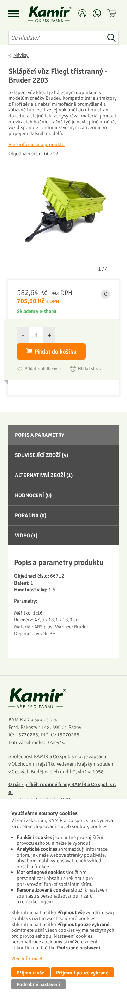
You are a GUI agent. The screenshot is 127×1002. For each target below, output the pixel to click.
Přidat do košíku (56, 351)
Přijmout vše (30, 973)
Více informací (26, 958)
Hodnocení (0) (33, 495)
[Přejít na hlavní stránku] (58, 14)
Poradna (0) (30, 515)
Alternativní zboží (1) (44, 475)
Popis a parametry (39, 435)
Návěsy (21, 55)
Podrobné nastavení (38, 984)
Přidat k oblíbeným (43, 369)
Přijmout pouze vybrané (82, 973)
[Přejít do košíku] (113, 13)
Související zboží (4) (41, 455)
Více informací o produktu (36, 144)
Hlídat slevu (89, 369)
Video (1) (26, 535)
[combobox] (56, 38)
